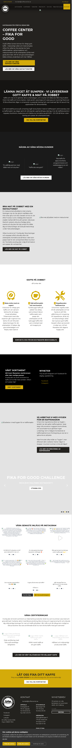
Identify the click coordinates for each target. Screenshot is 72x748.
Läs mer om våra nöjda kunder (36, 177)
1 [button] (61, 511)
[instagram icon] (36, 2)
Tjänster (34, 7)
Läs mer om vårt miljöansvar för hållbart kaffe (36, 655)
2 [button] (63, 511)
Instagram (44, 383)
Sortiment (26, 7)
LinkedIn (6, 718)
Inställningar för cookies (38, 743)
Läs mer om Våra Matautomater (18, 69)
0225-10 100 (41, 721)
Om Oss (49, 7)
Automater (18, 7)
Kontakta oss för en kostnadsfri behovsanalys (36, 340)
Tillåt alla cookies (9, 743)
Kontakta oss (10, 242)
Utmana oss (36, 488)
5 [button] (68, 511)
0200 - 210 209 (53, 113)
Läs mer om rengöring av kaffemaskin (49, 450)
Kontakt (67, 7)
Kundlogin (65, 2)
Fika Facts (42, 7)
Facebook (44, 381)
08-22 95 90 (41, 711)
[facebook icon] (34, 2)
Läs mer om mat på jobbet (16, 249)
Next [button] (67, 485)
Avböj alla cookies (23, 743)
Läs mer (4, 739)
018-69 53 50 (26, 711)
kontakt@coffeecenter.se (23, 2)
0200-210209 (8, 2)
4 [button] (66, 511)
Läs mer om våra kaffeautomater (12, 62)
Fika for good (58, 7)
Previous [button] (5, 485)
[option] (36, 483)
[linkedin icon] (38, 2)
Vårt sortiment (14, 387)
